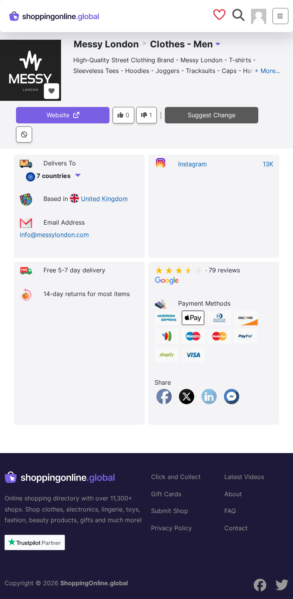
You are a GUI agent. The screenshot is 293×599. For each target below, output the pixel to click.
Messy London (106, 44)
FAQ (230, 511)
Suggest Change (211, 115)
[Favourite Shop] (51, 91)
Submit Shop (169, 511)
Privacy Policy (171, 528)
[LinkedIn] (210, 401)
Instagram (192, 164)
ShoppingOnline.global (94, 583)
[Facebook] (165, 401)
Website (60, 115)
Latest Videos (244, 477)
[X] (187, 401)
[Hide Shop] (24, 134)
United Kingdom (104, 198)
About (233, 494)
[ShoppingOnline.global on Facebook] (260, 585)
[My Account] (258, 15)
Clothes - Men (181, 44)
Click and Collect (176, 477)
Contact (236, 528)
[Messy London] (30, 69)
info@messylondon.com (54, 234)
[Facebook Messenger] (231, 401)
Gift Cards (166, 494)
